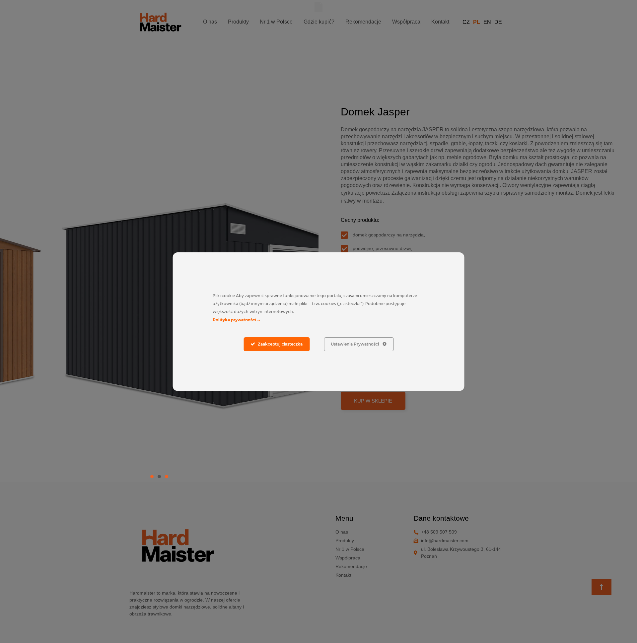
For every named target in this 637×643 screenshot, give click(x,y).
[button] (152, 476)
